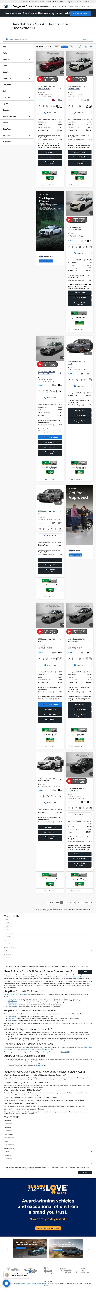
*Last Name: (7, 927)
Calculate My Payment (50, 163)
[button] (91, 346)
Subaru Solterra (12, 1006)
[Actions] (60, 87)
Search (85, 39)
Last (78, 902)
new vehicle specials (43, 1049)
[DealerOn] (48, 1281)
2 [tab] (48, 1260)
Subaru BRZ (11, 1020)
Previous (7, 1248)
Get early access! (80, 13)
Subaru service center (44, 1064)
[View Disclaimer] (54, 106)
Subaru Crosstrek (13, 999)
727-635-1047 (65, 1052)
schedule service (38, 1065)
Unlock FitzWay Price (50, 437)
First (51, 902)
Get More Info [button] (50, 152)
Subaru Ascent (12, 1004)
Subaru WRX (11, 1018)
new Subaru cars (61, 1014)
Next (72, 902)
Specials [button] (54, 6)
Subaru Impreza (12, 1016)
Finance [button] (70, 6)
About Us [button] (90, 6)
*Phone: (6, 941)
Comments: (7, 955)
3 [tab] (51, 1260)
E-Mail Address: (8, 934)
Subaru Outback (12, 1003)
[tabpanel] (30, 1248)
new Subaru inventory (76, 976)
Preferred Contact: (9, 948)
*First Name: (7, 920)
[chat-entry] (6, 1283)
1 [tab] (45, 1260)
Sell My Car (62, 6)
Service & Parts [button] (80, 6)
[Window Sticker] (61, 106)
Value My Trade (50, 157)
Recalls (44, 1283)
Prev (57, 902)
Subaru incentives (25, 1049)
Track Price (51, 113)
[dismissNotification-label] (30, 1271)
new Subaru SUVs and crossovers (17, 994)
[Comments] (57, 106)
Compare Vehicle (47, 185)
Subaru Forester (12, 1001)
